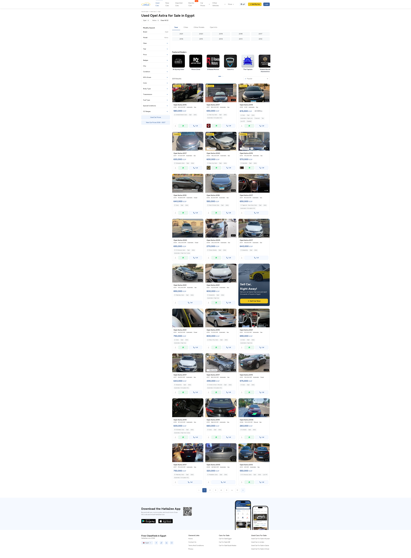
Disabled (249, 121)
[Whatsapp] (183, 126)
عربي (244, 4)
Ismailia (244, 429)
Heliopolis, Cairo (180, 163)
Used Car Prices (155, 117)
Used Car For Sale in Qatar (260, 545)
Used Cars (157, 4)
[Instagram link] (171, 542)
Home (190, 539)
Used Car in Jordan (257, 542)
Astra (195, 114)
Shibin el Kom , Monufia (215, 385)
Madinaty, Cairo (180, 295)
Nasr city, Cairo (213, 114)
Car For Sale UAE (224, 542)
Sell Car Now (255, 301)
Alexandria (245, 250)
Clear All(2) (164, 20)
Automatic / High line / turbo (182, 253)
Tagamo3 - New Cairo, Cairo (249, 205)
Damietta (244, 163)
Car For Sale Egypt (225, 539)
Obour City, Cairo (213, 340)
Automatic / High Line (246, 118)
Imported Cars (178, 4)
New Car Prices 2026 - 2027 (155, 122)
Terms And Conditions (196, 545)
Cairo (243, 115)
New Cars (167, 4)
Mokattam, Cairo (213, 474)
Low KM (242, 121)
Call (196, 126)
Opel (190, 114)
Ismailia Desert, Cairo (181, 114)
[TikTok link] (161, 542)
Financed (257, 118)
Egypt (147, 543)
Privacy (190, 549)
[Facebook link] (156, 542)
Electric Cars (192, 4)
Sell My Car (256, 4)
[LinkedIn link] (166, 542)
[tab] (176, 27)
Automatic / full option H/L (214, 118)
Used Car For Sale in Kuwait (260, 539)
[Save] (201, 86)
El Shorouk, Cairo (180, 250)
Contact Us (192, 542)
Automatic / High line (213, 298)
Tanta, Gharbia (213, 250)
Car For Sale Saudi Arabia (227, 545)
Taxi (263, 118)
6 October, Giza (180, 429)
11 (237, 490)
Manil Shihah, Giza (214, 205)
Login (266, 4)
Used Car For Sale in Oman (260, 549)
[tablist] (221, 27)
